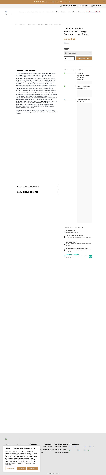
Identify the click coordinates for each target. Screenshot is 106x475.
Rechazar (21, 468)
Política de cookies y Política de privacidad (21, 461)
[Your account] (9, 14)
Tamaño (66, 49)
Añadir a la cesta (84, 58)
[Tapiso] (10, 12)
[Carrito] (12, 14)
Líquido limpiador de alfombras (83, 100)
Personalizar (10, 468)
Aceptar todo (32, 468)
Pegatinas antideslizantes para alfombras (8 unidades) (83, 76)
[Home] (16, 24)
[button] (50, 12)
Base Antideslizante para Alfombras (83, 87)
